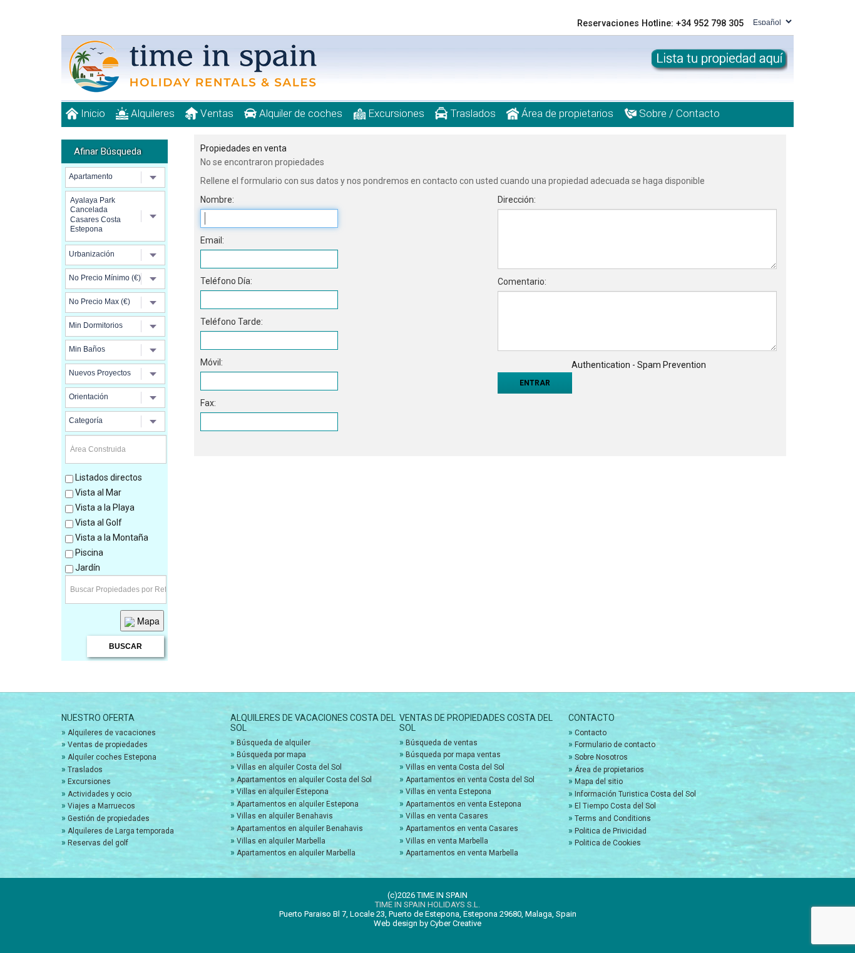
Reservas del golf (98, 842)
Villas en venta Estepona (448, 791)
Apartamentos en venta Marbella (462, 853)
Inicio (91, 113)
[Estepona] (117, 229)
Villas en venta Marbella (447, 841)
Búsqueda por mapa (271, 754)
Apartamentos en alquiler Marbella (296, 853)
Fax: (208, 403)
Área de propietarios (566, 113)
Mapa (147, 620)
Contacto (591, 732)
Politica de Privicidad (611, 831)
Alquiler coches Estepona (112, 757)
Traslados (472, 113)
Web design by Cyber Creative (427, 923)
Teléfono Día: (226, 281)
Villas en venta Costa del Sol (455, 767)
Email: (212, 240)
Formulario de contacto (615, 744)
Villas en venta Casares (447, 816)
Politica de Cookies (608, 842)
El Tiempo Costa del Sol (615, 806)
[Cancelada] (117, 210)
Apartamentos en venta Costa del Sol (470, 779)
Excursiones (395, 113)
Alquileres (151, 113)
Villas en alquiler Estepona (283, 791)
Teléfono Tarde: (231, 322)
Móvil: (211, 362)
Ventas (215, 113)
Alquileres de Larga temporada (121, 831)
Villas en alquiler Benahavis (285, 816)
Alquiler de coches (299, 113)
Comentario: (522, 282)
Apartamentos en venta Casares (462, 828)
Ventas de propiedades (108, 744)
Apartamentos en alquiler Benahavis (300, 828)
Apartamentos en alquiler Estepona (298, 804)
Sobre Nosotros (601, 757)
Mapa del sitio (599, 781)
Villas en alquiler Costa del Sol (289, 767)
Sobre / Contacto (678, 113)
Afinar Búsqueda (107, 151)
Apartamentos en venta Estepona (463, 804)
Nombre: (217, 200)
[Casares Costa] (117, 220)
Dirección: (517, 200)
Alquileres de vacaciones (112, 732)
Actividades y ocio (99, 794)
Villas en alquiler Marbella (281, 841)
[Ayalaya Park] (117, 200)
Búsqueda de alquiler (273, 742)
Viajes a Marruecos (101, 806)
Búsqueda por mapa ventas (453, 754)
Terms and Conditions (613, 818)
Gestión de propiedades (109, 818)
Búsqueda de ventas (442, 742)
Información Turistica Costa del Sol (635, 794)
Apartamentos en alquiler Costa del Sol (304, 779)
